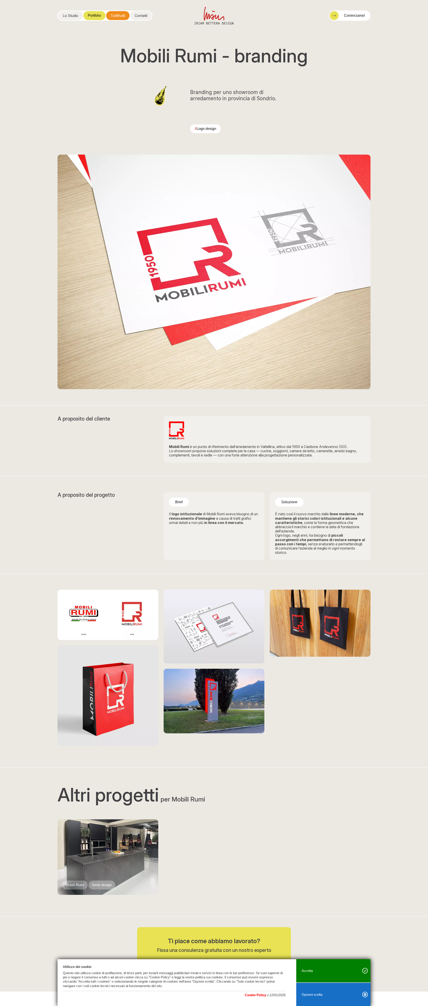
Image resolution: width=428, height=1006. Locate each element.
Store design (102, 885)
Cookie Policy (255, 995)
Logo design (205, 129)
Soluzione (289, 502)
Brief (178, 502)
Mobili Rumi (74, 885)
